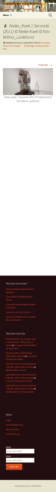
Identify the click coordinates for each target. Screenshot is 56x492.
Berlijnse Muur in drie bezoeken (20, 391)
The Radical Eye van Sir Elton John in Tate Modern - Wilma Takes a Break (21, 342)
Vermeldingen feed (14, 424)
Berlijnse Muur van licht (16, 370)
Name (8, 447)
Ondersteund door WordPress (28, 486)
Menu (6, 15)
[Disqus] (28, 153)
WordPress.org (13, 434)
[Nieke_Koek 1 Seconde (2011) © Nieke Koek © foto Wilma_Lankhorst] (28, 81)
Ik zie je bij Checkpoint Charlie (19, 381)
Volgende (45, 64)
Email (8, 456)
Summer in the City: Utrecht (18, 312)
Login (8, 420)
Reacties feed (12, 429)
